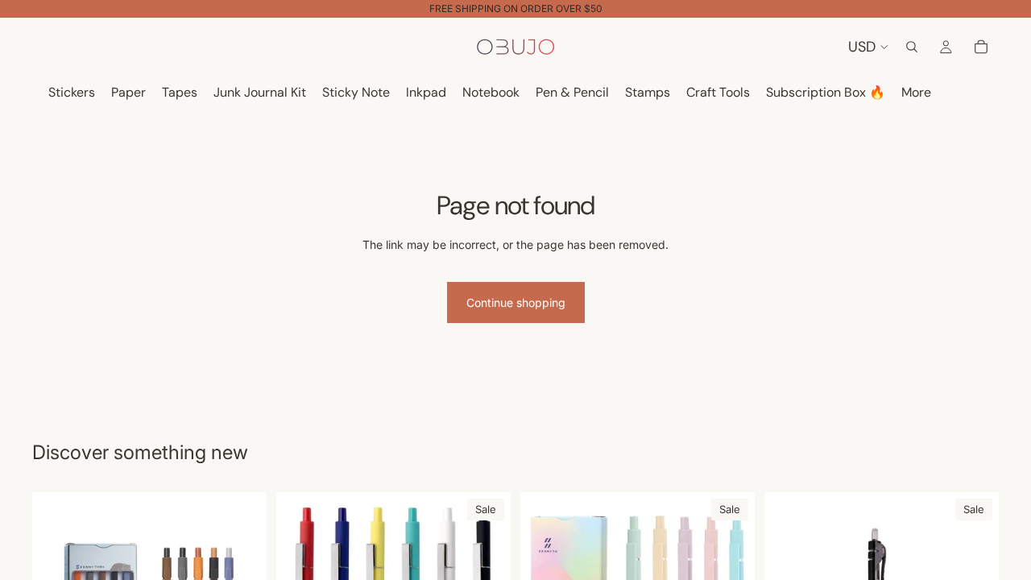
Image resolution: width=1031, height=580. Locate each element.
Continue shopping (515, 302)
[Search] (912, 46)
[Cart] (981, 46)
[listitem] (916, 93)
